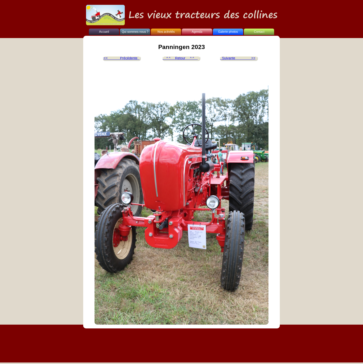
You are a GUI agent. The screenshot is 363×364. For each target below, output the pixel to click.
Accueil (104, 31)
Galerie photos (228, 31)
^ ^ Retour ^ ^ (180, 58)
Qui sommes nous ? (135, 31)
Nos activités (166, 31)
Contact (259, 31)
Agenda (197, 31)
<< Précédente (121, 58)
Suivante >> (237, 58)
